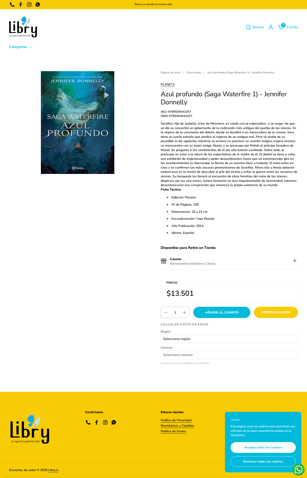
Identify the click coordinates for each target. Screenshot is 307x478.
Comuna (167, 347)
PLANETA (168, 84)
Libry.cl (53, 470)
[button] (254, 27)
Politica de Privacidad (176, 420)
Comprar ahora (276, 312)
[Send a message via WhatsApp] (298, 469)
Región (166, 331)
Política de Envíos (173, 431)
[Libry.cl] (23, 27)
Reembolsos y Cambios (177, 425)
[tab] (294, 261)
